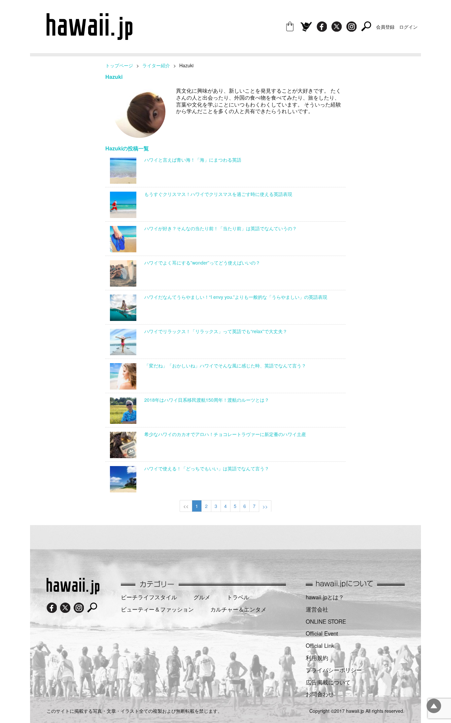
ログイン (408, 26)
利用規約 (317, 658)
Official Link (320, 645)
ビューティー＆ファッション (157, 609)
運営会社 (317, 609)
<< (186, 506)
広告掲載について (328, 682)
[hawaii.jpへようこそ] (73, 592)
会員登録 (385, 26)
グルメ (201, 597)
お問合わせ (320, 694)
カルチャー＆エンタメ (238, 609)
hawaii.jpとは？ (325, 597)
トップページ (119, 65)
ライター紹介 (156, 65)
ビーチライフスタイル (149, 597)
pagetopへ (434, 706)
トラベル (238, 597)
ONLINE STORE (326, 621)
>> (265, 506)
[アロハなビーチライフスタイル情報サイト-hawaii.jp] (89, 37)
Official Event (322, 633)
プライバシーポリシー (334, 670)
